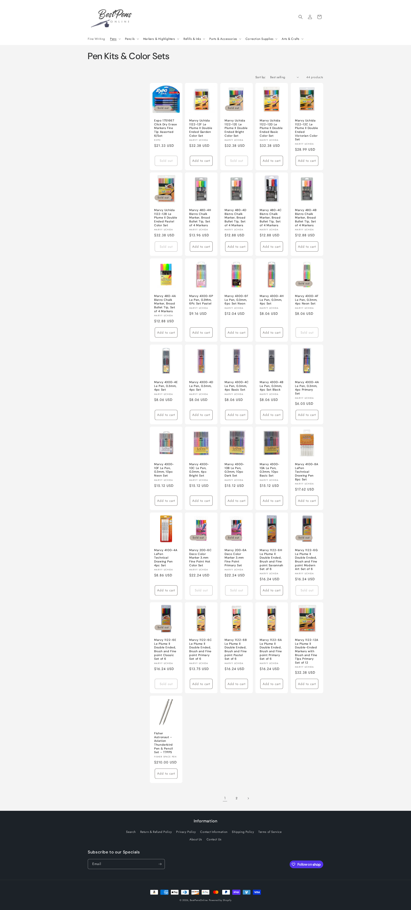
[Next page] (248, 798)
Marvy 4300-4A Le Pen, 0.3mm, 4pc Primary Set (307, 387)
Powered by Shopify (220, 900)
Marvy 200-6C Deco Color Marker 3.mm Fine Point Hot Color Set (200, 558)
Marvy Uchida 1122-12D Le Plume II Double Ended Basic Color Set (271, 128)
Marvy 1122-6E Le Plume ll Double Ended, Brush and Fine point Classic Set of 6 (165, 649)
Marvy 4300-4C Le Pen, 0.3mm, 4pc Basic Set (237, 385)
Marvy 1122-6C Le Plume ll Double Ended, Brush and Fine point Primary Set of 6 (200, 649)
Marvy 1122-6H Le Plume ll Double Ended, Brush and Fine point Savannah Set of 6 (271, 560)
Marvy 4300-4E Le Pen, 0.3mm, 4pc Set (166, 385)
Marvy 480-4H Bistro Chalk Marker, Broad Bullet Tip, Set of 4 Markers (200, 217)
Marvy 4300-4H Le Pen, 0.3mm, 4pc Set (271, 300)
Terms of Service (270, 831)
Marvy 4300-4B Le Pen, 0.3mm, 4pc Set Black (271, 385)
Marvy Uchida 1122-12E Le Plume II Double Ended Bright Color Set (236, 128)
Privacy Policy (186, 831)
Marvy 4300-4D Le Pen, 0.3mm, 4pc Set (201, 385)
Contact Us (214, 839)
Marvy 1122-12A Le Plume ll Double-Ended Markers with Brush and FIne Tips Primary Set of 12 (306, 651)
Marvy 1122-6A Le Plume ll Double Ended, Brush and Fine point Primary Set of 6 (271, 649)
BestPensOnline (199, 900)
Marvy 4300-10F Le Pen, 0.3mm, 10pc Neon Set (164, 470)
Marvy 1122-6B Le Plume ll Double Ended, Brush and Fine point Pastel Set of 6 (236, 649)
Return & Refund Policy (156, 831)
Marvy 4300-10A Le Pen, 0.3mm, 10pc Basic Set (270, 470)
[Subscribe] (160, 864)
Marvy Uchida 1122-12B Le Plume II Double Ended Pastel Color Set (165, 217)
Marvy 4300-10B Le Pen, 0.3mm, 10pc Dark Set (234, 470)
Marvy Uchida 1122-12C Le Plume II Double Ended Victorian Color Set (306, 130)
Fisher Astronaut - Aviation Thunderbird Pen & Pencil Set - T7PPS (163, 743)
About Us (195, 839)
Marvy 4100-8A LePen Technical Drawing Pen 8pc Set (306, 472)
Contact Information (213, 831)
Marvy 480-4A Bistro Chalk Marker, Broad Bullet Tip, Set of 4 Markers (165, 303)
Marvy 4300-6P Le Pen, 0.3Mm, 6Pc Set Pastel (201, 300)
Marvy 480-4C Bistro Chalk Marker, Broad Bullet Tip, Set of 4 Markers (271, 217)
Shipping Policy (243, 831)
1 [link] (225, 798)
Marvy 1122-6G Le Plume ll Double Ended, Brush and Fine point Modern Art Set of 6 (306, 560)
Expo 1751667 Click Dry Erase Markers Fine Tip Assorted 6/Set (165, 128)
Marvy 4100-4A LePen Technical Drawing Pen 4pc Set (165, 558)
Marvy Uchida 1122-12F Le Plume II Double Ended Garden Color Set (200, 128)
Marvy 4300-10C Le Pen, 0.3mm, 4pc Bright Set (199, 470)
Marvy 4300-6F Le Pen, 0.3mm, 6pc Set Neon (236, 300)
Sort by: (260, 77)
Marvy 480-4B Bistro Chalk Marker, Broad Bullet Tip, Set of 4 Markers (306, 217)
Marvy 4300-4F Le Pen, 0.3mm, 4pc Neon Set (306, 300)
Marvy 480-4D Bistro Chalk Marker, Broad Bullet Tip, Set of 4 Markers (235, 217)
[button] (114, 38)
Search (131, 831)
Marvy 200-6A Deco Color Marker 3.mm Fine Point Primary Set (236, 558)
